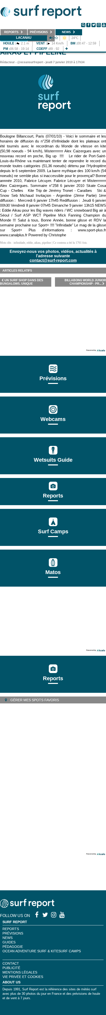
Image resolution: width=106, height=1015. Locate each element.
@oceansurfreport (30, 62)
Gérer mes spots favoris (34, 700)
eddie (30, 242)
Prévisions (12, 933)
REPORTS (10, 929)
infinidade (19, 242)
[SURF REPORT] (27, 906)
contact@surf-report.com (53, 260)
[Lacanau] (66, 49)
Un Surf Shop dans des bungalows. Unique (21, 282)
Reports (53, 496)
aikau (37, 242)
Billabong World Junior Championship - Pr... (85, 282)
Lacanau (23, 38)
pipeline (46, 242)
